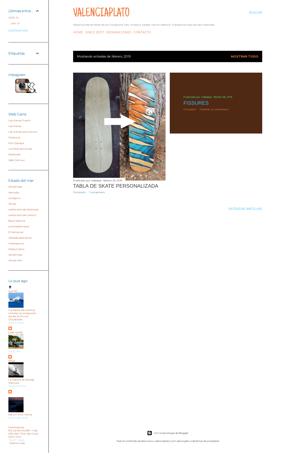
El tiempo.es (15, 232)
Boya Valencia (16, 220)
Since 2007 (95, 32)
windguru (14, 198)
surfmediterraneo (18, 226)
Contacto (142, 32)
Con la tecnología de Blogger (171, 433)
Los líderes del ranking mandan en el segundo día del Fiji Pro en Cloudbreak (22, 314)
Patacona (14, 137)
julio (15, 23)
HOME (78, 32)
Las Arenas (14, 126)
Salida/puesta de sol (20, 237)
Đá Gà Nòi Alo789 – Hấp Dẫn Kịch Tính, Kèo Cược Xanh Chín (23, 433)
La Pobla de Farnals (20, 148)
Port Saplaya (16, 143)
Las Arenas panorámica (22, 131)
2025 (12, 17)
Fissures (196, 103)
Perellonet (14, 154)
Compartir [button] (79, 192)
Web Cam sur (16, 160)
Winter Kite (15, 260)
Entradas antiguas (245, 209)
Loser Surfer (15, 332)
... (9, 395)
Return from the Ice (20, 414)
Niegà (11, 360)
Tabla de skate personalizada (115, 186)
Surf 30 (12, 291)
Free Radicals (16, 427)
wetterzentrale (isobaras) (23, 209)
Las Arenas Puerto (19, 120)
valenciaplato (101, 14)
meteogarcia (16, 243)
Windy (12, 203)
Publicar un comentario (214, 109)
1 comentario (97, 192)
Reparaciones (118, 32)
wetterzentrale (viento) (22, 215)
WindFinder (15, 186)
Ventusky (14, 192)
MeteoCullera (16, 249)
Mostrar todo (244, 56)
